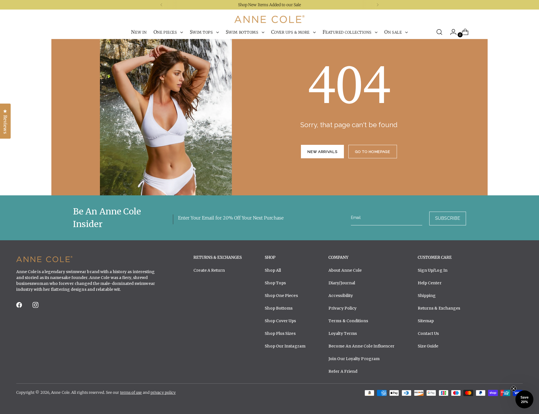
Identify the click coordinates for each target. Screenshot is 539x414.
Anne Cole (60, 392)
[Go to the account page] (451, 32)
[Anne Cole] (269, 19)
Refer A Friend (342, 371)
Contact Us (428, 333)
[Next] (377, 5)
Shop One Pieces (281, 295)
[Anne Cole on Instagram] (36, 306)
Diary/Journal (341, 282)
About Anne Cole (345, 270)
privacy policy (163, 392)
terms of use (131, 392)
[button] (524, 399)
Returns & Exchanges (439, 308)
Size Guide (428, 346)
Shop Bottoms (279, 308)
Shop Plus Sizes (280, 333)
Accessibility (340, 295)
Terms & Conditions (348, 320)
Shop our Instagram (285, 346)
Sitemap (426, 320)
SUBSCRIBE (447, 218)
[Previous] (161, 5)
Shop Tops (275, 282)
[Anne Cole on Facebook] (19, 306)
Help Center (430, 282)
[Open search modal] (439, 32)
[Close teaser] (513, 388)
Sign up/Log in (432, 270)
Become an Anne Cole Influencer (361, 346)
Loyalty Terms (342, 333)
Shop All (273, 270)
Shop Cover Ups (280, 320)
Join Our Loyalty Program (354, 358)
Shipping (427, 295)
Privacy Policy (342, 308)
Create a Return (209, 270)
